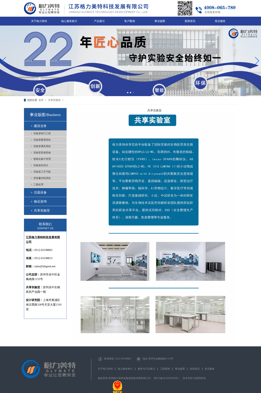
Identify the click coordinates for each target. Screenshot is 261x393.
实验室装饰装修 (42, 152)
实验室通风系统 (42, 146)
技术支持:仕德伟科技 (194, 378)
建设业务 (40, 126)
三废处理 (38, 184)
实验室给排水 (40, 165)
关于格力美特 (39, 21)
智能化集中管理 (42, 159)
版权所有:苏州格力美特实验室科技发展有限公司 (124, 378)
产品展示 (99, 21)
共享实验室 (54, 100)
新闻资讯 (190, 21)
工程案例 (165, 369)
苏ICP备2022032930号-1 (167, 378)
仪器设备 (40, 192)
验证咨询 (40, 201)
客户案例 (129, 21)
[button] (127, 92)
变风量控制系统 (42, 178)
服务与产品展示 (146, 369)
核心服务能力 (69, 21)
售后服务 (220, 21)
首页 (41, 100)
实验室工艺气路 (42, 171)
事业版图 (159, 21)
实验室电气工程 (42, 133)
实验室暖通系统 (42, 140)
